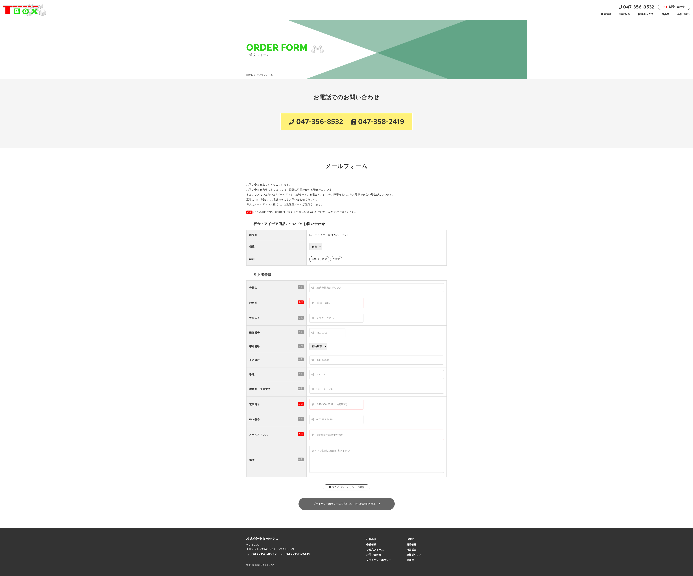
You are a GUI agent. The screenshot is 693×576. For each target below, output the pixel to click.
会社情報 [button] (682, 14)
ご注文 (336, 259)
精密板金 (624, 14)
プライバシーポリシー (378, 559)
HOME (249, 75)
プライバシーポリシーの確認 (348, 487)
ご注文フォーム (375, 549)
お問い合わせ (677, 6)
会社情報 (371, 544)
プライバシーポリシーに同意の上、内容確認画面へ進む (346, 503)
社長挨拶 (371, 539)
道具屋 (666, 14)
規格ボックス (646, 14)
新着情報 (606, 14)
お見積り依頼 (319, 259)
